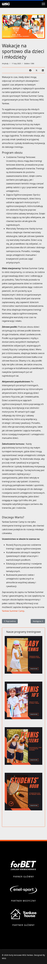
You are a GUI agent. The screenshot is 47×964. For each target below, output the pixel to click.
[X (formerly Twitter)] (36, 70)
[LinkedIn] (43, 70)
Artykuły (5, 63)
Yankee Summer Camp (13, 610)
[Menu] (43, 4)
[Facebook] (30, 70)
